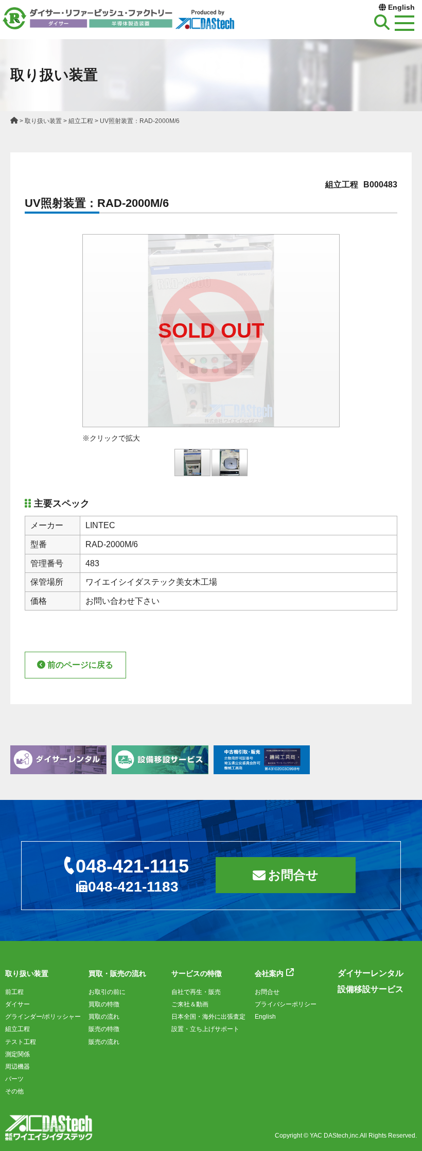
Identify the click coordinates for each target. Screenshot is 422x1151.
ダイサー (17, 1004)
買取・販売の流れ (117, 973)
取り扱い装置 (43, 121)
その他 (14, 1091)
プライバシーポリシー (285, 1004)
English (401, 7)
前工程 (14, 992)
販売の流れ (104, 1041)
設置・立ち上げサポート (205, 1029)
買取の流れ (104, 1016)
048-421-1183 (133, 887)
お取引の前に (107, 992)
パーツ (14, 1079)
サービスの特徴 (196, 973)
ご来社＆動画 (189, 1004)
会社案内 (269, 973)
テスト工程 (20, 1041)
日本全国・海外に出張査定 (208, 1016)
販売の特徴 (104, 1029)
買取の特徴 (104, 1004)
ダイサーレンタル (370, 973)
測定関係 (17, 1054)
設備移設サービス (370, 989)
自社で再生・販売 (196, 992)
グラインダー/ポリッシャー (43, 1016)
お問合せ (293, 875)
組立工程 (80, 121)
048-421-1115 (132, 866)
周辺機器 (17, 1066)
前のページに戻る (80, 664)
